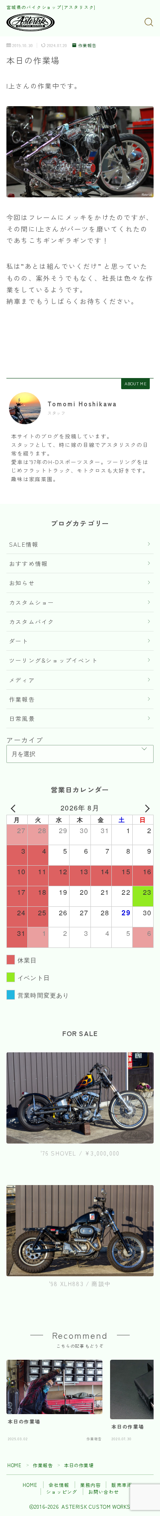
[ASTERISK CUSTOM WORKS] (30, 22)
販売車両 (121, 1484)
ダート (19, 641)
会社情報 (59, 1484)
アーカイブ (24, 740)
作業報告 (87, 45)
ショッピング (61, 1491)
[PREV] (14, 808)
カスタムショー (31, 602)
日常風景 (22, 718)
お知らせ (22, 582)
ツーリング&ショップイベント (53, 660)
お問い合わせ (103, 1491)
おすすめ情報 (28, 563)
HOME (14, 1465)
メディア (22, 680)
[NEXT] (145, 808)
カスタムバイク (31, 621)
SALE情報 (23, 544)
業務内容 (90, 1484)
